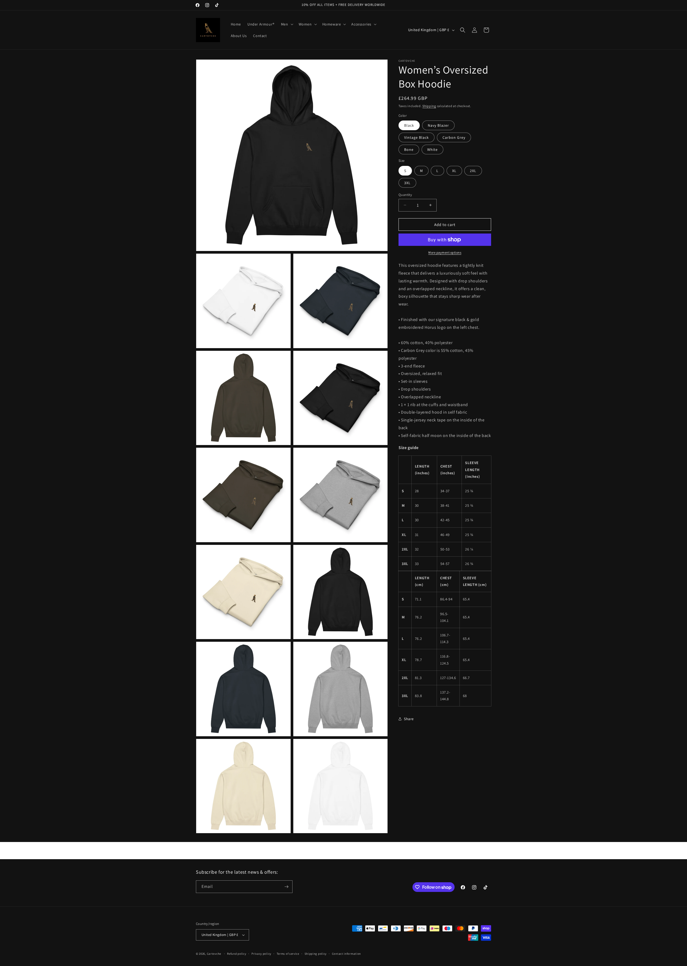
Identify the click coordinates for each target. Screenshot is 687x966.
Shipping (429, 106)
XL (454, 170)
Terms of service (288, 954)
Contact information (346, 954)
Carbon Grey (454, 137)
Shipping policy (316, 954)
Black (409, 125)
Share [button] (409, 718)
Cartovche (214, 954)
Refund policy (236, 954)
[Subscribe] (286, 886)
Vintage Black (416, 137)
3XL (407, 182)
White (432, 149)
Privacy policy (261, 954)
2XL (473, 170)
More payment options (444, 252)
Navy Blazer (438, 125)
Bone (409, 149)
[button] (286, 24)
